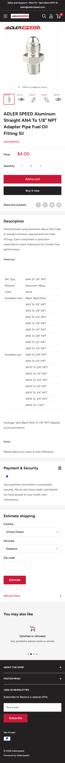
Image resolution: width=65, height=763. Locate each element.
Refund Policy (12, 595)
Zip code (9, 557)
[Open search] (44, 16)
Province (9, 541)
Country (9, 524)
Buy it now (33, 190)
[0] (58, 16)
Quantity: (9, 166)
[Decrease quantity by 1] (21, 166)
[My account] (51, 16)
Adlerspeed (11, 141)
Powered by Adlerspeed (16, 755)
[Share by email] (58, 204)
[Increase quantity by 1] (40, 166)
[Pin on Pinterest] (45, 204)
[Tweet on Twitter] (52, 204)
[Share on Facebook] (38, 204)
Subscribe (15, 718)
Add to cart (32, 179)
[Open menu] (5, 16)
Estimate (14, 580)
